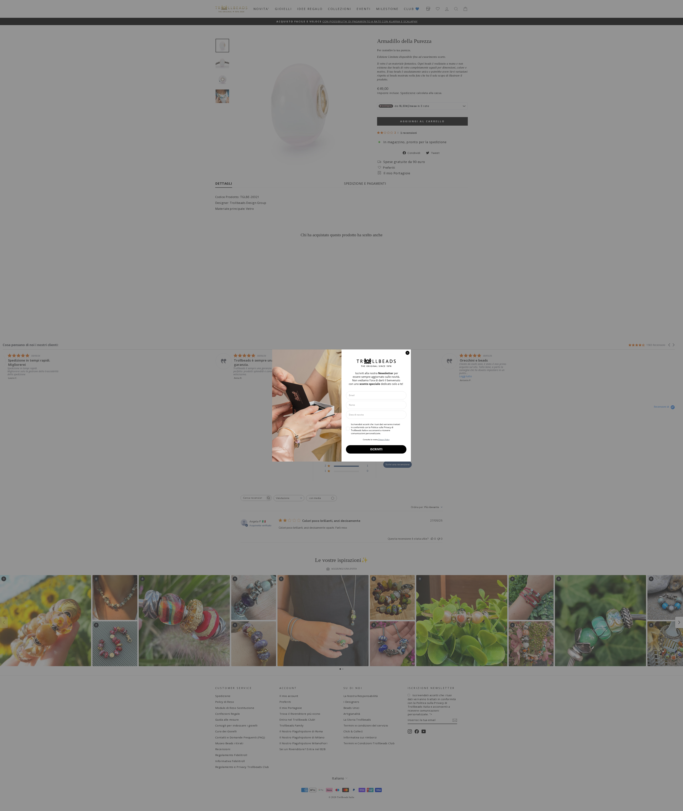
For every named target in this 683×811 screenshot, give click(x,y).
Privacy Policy (384, 440)
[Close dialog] (407, 353)
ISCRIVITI (376, 449)
